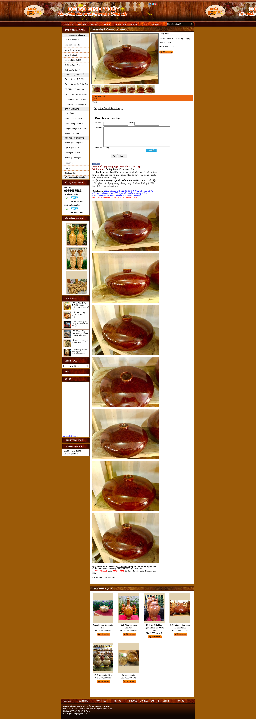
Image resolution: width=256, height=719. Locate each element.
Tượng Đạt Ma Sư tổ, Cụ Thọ (76, 84)
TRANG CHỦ (68, 24)
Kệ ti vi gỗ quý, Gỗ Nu (73, 148)
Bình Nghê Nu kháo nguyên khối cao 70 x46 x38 (154, 628)
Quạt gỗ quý (69, 113)
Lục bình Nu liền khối (73, 50)
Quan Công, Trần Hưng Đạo (75, 104)
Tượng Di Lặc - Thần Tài (74, 79)
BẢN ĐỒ (155, 24)
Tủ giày (67, 168)
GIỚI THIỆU (95, 24)
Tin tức (106, 24)
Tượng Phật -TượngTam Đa (76, 94)
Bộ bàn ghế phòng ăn (73, 158)
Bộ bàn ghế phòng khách (74, 143)
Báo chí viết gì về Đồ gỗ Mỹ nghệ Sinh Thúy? (80, 324)
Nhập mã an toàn (101, 148)
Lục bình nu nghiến (72, 40)
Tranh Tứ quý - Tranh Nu (74, 124)
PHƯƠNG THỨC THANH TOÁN (125, 24)
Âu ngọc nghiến (128, 675)
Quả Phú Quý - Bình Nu (74, 65)
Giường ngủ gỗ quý (72, 153)
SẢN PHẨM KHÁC (72, 109)
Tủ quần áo (69, 163)
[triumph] (125, 84)
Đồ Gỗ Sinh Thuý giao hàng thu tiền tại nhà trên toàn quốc (80, 333)
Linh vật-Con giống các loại (75, 99)
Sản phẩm (83, 701)
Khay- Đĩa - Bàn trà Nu (73, 118)
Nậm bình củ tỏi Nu (72, 45)
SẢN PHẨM (82, 24)
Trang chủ (67, 701)
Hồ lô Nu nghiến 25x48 (103, 675)
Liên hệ (166, 701)
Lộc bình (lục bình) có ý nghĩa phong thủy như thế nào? (79, 352)
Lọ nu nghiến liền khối (73, 60)
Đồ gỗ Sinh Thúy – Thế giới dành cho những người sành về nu (80, 306)
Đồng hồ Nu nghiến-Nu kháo (75, 129)
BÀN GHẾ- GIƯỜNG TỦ (74, 138)
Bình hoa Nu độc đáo (73, 70)
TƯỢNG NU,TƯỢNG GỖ (74, 75)
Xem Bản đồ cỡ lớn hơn (69, 436)
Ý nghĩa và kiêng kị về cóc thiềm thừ (80, 341)
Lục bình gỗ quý (71, 55)
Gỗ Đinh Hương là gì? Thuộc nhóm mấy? (79, 314)
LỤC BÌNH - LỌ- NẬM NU (75, 35)
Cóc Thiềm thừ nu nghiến (74, 89)
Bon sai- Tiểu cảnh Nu (73, 134)
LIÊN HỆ (145, 24)
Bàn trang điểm (70, 173)
